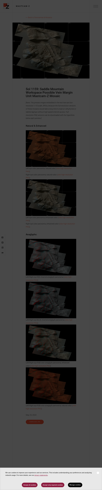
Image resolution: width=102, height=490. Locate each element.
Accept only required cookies (53, 485)
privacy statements (41, 475)
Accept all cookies (29, 485)
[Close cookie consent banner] (98, 472)
